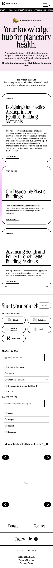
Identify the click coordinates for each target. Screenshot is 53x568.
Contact (39, 525)
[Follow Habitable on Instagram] (36, 539)
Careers (21, 551)
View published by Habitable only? (24, 444)
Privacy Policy (26, 563)
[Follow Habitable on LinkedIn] (30, 539)
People (11, 419)
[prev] (5, 457)
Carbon (11, 373)
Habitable (16, 338)
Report (11, 425)
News (10, 413)
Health (16, 320)
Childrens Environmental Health (22, 385)
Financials (31, 551)
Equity (42, 329)
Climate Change (13, 329)
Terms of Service (26, 560)
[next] (47, 457)
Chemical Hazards (16, 379)
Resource (12, 431)
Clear (44, 306)
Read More (11, 157)
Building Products (16, 367)
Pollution (41, 320)
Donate (13, 525)
